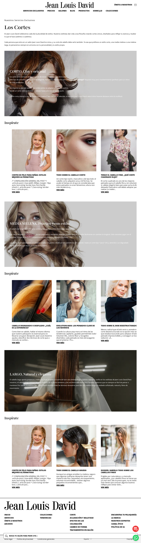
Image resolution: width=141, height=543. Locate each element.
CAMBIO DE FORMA (78, 527)
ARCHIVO (8, 524)
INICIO (7, 515)
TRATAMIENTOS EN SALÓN (81, 530)
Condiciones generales (45, 539)
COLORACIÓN (76, 524)
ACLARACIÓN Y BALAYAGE (82, 518)
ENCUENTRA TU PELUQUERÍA (124, 515)
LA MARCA (116, 518)
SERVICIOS (9, 518)
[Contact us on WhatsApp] (136, 538)
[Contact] (135, 5)
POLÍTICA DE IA (118, 527)
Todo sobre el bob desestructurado (119, 325)
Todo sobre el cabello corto (70, 175)
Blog (72, 11)
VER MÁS (16, 192)
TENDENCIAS (45, 518)
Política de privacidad (25, 539)
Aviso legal (8, 539)
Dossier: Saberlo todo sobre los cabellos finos (117, 471)
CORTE (73, 515)
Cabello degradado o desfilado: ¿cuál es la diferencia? (31, 326)
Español (86, 539)
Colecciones (112, 11)
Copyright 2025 (132, 539)
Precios (51, 11)
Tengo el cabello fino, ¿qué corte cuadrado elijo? (118, 176)
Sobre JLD (97, 11)
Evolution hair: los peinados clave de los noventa (75, 326)
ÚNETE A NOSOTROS (13, 521)
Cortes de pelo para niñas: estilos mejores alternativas (29, 176)
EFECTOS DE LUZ (77, 521)
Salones (62, 11)
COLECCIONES (46, 515)
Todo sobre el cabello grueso (71, 470)
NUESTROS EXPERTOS (120, 521)
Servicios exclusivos (33, 11)
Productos (84, 11)
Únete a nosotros (123, 5)
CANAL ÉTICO (117, 524)
